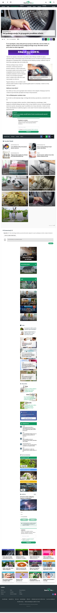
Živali (34, 6)
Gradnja (29, 6)
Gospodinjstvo (14, 6)
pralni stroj (6, 136)
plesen (17, 136)
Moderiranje (22, 599)
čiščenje (12, 136)
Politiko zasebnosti (34, 129)
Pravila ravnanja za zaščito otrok (32, 601)
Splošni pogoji (20, 601)
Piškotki (28, 599)
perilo (21, 136)
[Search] (54, 2)
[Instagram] (10, 2)
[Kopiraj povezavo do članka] (54, 39)
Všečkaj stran (29, 418)
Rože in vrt (22, 6)
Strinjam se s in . (28, 129)
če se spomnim (24, 516)
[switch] (50, 2)
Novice (3, 6)
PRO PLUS (17, 599)
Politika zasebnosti (50, 599)
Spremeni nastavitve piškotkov (38, 599)
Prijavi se (28, 131)
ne (21, 514)
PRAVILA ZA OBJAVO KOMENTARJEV (10, 235)
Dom (8, 6)
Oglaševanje (4, 599)
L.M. (4, 39)
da (21, 512)
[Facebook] (7, 2)
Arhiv (35, 494)
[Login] (46, 2)
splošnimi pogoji (27, 129)
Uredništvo (11, 599)
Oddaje (53, 6)
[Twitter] (46, 39)
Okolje (39, 6)
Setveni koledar (45, 6)
